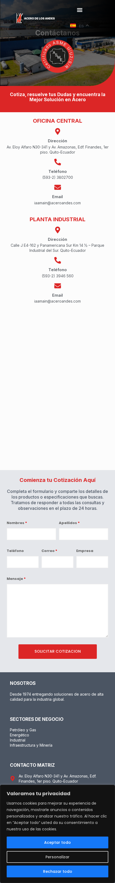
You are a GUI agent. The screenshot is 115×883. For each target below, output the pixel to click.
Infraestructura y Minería (31, 745)
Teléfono (15, 550)
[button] (79, 9)
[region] (57, 834)
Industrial (17, 740)
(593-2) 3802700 (57, 177)
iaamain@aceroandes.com (57, 203)
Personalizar (57, 857)
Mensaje (16, 578)
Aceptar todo (57, 842)
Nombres (17, 522)
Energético (19, 735)
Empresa (84, 550)
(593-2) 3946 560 (58, 276)
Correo (49, 550)
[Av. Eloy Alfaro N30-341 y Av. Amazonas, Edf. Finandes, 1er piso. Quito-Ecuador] (12, 778)
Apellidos (69, 522)
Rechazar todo (57, 871)
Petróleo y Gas (23, 730)
